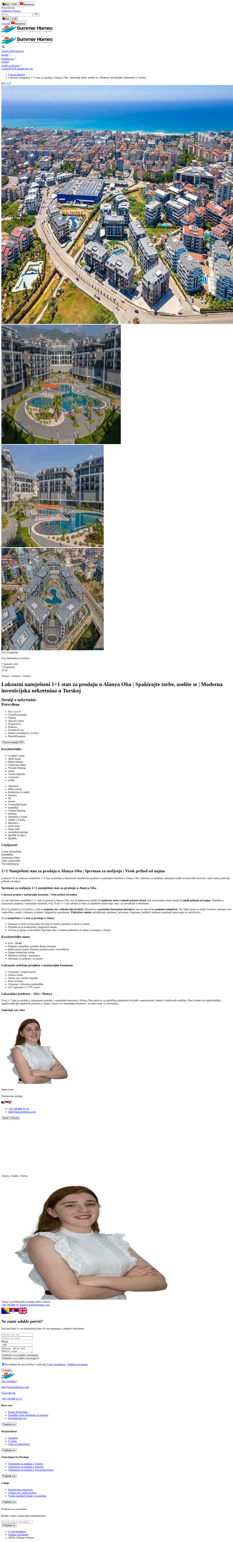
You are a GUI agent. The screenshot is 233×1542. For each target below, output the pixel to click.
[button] (6, 54)
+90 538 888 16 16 (18, 1108)
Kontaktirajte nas (23, 68)
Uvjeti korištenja (17, 1531)
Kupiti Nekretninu (18, 1412)
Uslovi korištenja (56, 1364)
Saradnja (13, 1438)
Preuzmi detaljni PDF (13, 742)
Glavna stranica (16, 74)
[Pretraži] (36, 14)
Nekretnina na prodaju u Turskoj (25, 1463)
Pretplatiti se (9, 1525)
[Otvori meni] (2, 36)
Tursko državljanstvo (12, 51)
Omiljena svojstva (11, 10)
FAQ (11, 68)
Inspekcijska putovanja (20, 1489)
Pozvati (15, 1118)
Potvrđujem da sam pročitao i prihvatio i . (46, 1364)
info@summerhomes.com (22, 1111)
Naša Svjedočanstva (19, 1444)
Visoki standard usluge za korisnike (27, 1495)
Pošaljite (7, 1370)
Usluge (5, 68)
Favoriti (5, 23)
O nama (12, 1441)
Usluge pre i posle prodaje (22, 1492)
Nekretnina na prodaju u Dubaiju (26, 1466)
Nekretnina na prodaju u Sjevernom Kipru (31, 1469)
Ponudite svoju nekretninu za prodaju (28, 1415)
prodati (5, 61)
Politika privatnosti (77, 1364)
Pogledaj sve (9, 1424)
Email (5, 1118)
